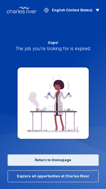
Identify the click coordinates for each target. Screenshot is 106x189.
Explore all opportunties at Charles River (53, 176)
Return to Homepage (53, 160)
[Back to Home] (21, 10)
